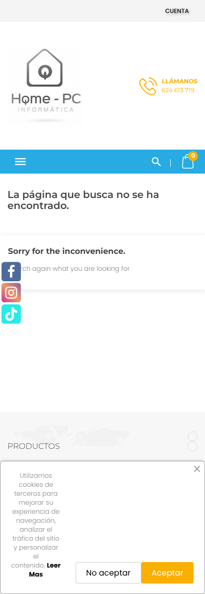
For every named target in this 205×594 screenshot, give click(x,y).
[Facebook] (11, 271)
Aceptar (168, 573)
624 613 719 (180, 86)
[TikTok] (11, 314)
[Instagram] (11, 293)
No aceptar (108, 573)
